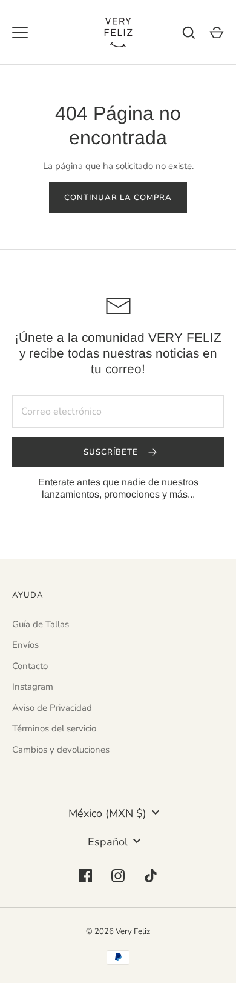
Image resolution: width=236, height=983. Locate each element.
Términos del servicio (54, 728)
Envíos (25, 645)
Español (108, 842)
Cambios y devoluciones (61, 750)
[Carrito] (216, 32)
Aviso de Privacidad (52, 708)
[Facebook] (85, 875)
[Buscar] (188, 32)
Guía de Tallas (40, 624)
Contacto (30, 666)
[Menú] (20, 32)
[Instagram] (118, 875)
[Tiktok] (150, 875)
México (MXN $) (107, 813)
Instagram (32, 687)
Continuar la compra (118, 197)
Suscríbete (112, 452)
